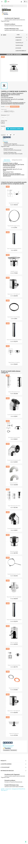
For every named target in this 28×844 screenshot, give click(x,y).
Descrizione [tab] (7, 160)
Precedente (6, 750)
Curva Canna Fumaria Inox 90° (14, 460)
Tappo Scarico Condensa (14, 362)
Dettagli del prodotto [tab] (17, 160)
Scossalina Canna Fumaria (14, 437)
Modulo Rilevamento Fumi (14, 391)
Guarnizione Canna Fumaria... (14, 317)
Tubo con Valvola (14, 642)
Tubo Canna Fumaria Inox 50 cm (14, 248)
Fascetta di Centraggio (14, 203)
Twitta (10, 135)
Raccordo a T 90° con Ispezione (14, 596)
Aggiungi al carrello (14, 128)
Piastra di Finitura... (14, 483)
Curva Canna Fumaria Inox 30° (14, 414)
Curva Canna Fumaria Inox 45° (14, 528)
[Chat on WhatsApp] (6, 1)
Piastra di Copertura (14, 733)
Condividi (7, 135)
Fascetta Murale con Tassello (14, 574)
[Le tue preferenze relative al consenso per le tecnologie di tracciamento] (25, 841)
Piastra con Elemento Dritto (14, 665)
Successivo (13, 750)
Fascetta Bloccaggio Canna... (14, 225)
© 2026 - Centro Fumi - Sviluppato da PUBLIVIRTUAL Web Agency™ (13, 789)
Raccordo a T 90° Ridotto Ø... (14, 294)
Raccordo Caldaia (14, 551)
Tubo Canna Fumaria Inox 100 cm (14, 339)
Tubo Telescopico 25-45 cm (14, 505)
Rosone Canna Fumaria (14, 688)
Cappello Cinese (14, 271)
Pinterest (14, 135)
